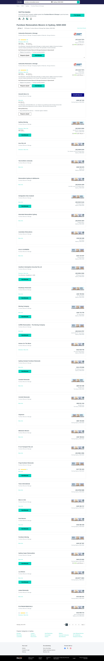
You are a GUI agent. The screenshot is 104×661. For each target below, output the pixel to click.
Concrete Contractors (64, 635)
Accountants (47, 635)
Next (83, 624)
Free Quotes (77, 15)
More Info (26, 41)
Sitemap (24, 651)
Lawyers (33, 633)
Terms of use (48, 658)
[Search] (78, 2)
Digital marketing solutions (49, 650)
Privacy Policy (40, 658)
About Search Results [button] (81, 28)
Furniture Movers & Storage (24, 35)
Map (20, 28)
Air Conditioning (76, 635)
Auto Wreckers (62, 636)
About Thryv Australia (31, 658)
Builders (61, 633)
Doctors (46, 636)
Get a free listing (47, 648)
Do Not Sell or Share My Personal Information (61, 658)
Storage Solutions (51, 35)
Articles (23, 648)
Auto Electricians (48, 633)
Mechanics (33, 635)
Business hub (46, 651)
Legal (74, 658)
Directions (20, 41)
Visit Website (38, 55)
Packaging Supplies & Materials (39, 35)
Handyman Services (77, 636)
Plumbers (19, 633)
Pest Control (33, 636)
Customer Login (25, 650)
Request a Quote (24, 55)
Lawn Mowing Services (78, 633)
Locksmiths (19, 636)
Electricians (19, 635)
